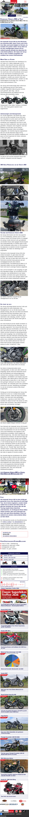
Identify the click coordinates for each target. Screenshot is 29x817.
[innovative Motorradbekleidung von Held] (4, 801)
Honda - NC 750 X (8, 555)
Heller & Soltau (7, 521)
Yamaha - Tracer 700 (8, 559)
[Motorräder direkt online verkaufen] (13, 801)
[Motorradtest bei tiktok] (24, 811)
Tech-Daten (4, 15)
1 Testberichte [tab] (12, 15)
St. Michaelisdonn (18, 521)
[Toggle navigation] (25, 2)
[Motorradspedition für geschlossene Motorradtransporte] (4, 806)
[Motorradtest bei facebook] (1, 814)
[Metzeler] (13, 806)
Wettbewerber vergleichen (14, 553)
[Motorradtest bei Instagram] (20, 811)
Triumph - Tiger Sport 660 (9, 557)
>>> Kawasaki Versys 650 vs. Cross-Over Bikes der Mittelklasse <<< (12, 473)
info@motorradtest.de (9, 814)
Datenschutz (3, 816)
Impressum (18, 814)
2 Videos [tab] (19, 15)
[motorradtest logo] (7, 811)
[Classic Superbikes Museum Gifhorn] (22, 806)
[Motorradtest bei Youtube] (16, 811)
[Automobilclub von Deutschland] (22, 801)
